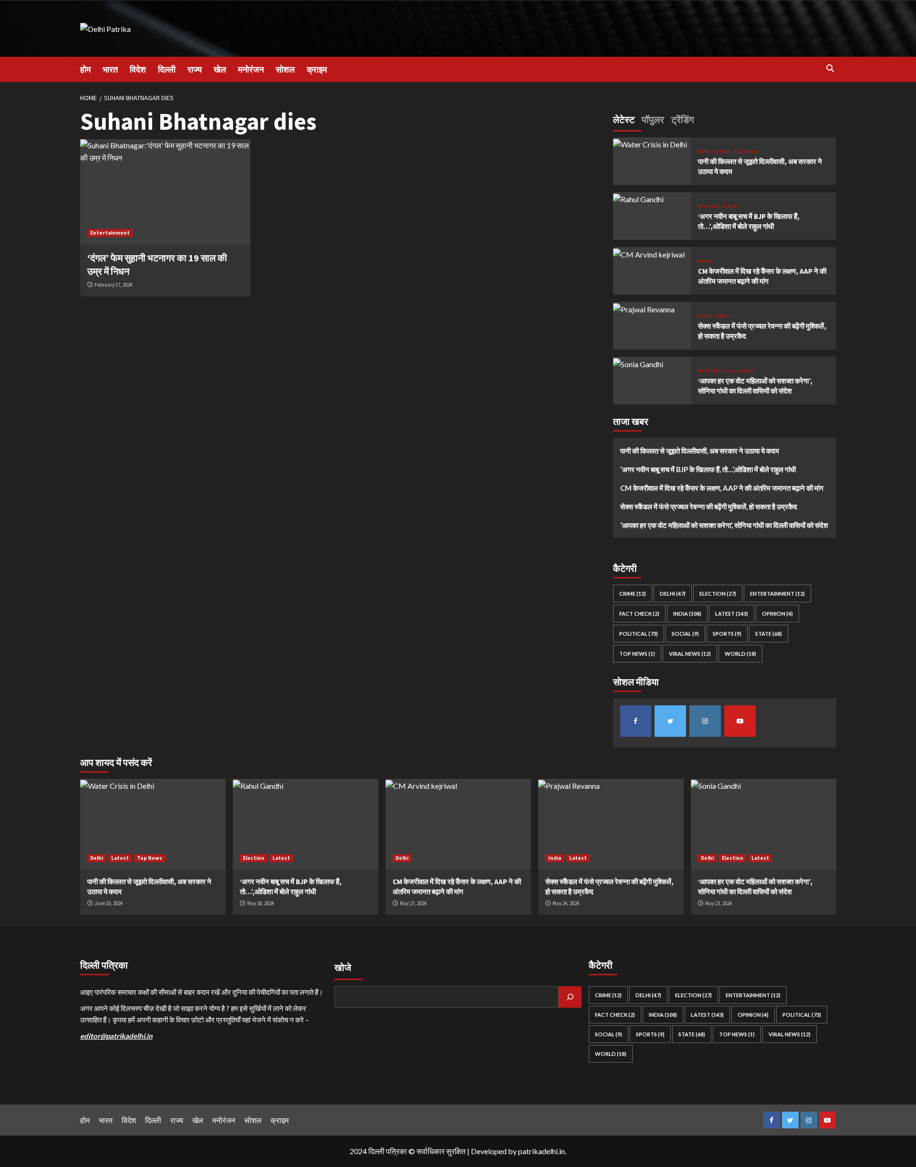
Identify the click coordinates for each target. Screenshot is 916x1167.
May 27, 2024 (413, 903)
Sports (727, 634)
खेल (220, 69)
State (768, 634)
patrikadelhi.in (541, 1151)
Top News (746, 151)
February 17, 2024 (113, 284)
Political (638, 634)
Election (708, 206)
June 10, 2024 (108, 903)
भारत (110, 69)
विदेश (138, 69)
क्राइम (317, 69)
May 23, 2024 (718, 903)
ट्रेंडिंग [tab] (682, 119)
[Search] (830, 68)
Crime (632, 594)
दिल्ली (167, 69)
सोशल (285, 69)
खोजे (342, 967)
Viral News (690, 654)
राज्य (194, 69)
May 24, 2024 (565, 903)
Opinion (777, 614)
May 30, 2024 (260, 903)
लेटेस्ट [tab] (624, 119)
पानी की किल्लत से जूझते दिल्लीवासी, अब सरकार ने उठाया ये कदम (699, 451)
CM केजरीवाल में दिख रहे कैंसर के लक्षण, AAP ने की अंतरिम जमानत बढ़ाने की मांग (721, 488)
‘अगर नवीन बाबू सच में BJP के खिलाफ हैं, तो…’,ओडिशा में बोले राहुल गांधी (708, 469)
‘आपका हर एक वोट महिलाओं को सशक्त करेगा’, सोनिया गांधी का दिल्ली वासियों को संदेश (724, 525)
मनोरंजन (251, 69)
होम (85, 69)
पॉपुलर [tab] (653, 119)
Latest (722, 151)
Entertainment (110, 232)
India (704, 316)
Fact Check (639, 614)
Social (685, 634)
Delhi (704, 151)
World (740, 654)
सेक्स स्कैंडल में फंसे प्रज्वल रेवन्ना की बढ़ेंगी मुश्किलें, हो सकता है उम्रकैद (708, 507)
